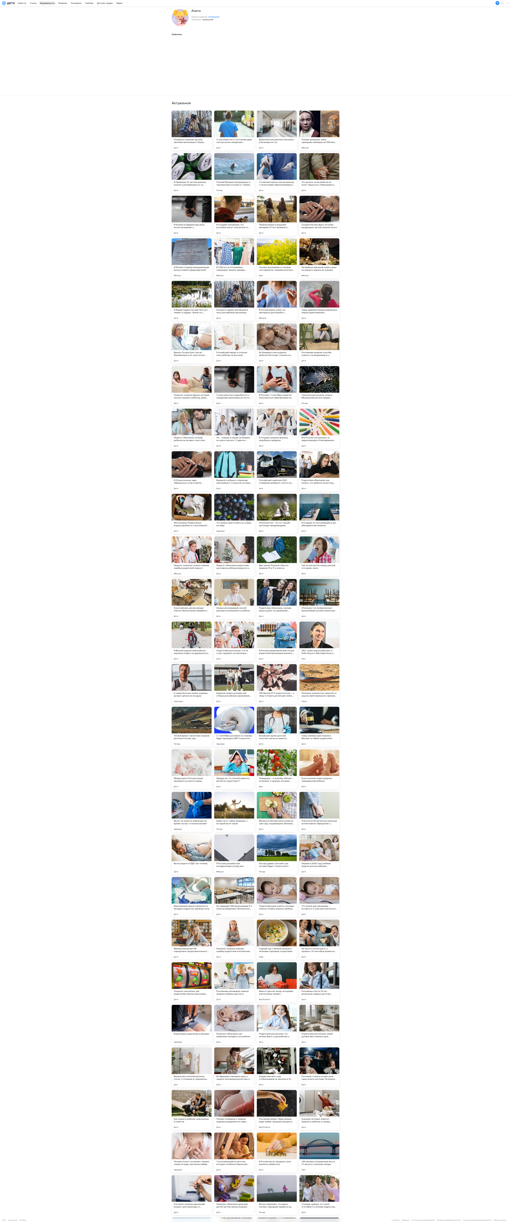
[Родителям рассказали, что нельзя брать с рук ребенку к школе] (277, 1025)
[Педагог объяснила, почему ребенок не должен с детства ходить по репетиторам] (192, 429)
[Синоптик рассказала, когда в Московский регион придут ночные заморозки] (319, 386)
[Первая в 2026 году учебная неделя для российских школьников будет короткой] (319, 854)
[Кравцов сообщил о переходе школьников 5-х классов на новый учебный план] (234, 471)
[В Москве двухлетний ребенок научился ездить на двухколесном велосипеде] (192, 642)
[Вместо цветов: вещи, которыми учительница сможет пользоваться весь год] (277, 982)
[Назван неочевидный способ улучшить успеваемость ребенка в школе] (234, 599)
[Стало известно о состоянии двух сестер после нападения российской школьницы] (234, 131)
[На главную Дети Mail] (10, 3)
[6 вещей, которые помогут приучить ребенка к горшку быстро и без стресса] (319, 1110)
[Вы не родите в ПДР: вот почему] (192, 854)
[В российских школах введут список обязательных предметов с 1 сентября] (192, 599)
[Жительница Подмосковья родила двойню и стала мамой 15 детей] (192, 514)
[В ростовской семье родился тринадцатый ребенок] (319, 769)
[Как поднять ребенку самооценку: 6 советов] (192, 1110)
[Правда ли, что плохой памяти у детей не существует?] (234, 769)
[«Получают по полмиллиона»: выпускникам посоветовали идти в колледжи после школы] (319, 599)
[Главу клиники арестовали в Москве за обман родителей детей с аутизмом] (319, 727)
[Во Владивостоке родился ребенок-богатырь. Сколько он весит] (277, 343)
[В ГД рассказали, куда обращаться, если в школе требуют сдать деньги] (192, 471)
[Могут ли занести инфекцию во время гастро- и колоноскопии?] (192, 812)
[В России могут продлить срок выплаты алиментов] (277, 1152)
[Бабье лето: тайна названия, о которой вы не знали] (234, 812)
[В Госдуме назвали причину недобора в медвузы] (277, 429)
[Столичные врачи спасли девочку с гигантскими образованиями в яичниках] (277, 173)
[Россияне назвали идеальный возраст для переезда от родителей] (192, 1195)
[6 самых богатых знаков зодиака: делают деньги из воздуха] (192, 684)
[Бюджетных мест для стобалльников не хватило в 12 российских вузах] (277, 1067)
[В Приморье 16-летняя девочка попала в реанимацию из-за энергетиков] (192, 173)
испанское (213, 16)
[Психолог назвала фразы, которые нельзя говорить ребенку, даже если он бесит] (192, 386)
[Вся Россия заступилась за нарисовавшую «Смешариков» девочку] (319, 429)
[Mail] (4, 3)
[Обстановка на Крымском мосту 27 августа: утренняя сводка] (319, 1152)
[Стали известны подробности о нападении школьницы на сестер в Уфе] (234, 386)
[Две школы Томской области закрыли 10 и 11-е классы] (277, 556)
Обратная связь (500, 1220)
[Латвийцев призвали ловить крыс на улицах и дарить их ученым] (319, 258)
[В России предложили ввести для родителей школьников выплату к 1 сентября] (277, 642)
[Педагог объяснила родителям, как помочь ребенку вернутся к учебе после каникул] (234, 556)
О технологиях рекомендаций (422, 1220)
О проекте (395, 1220)
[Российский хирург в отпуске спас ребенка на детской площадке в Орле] (234, 343)
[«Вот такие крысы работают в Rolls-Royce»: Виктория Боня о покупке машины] (319, 642)
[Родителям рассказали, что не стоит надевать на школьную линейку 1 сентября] (234, 642)
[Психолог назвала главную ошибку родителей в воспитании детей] (234, 940)
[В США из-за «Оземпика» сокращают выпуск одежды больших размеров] (234, 258)
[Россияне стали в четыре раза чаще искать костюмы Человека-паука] (319, 1067)
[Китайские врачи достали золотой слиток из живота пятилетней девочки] (277, 727)
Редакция (405, 1220)
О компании (12, 1220)
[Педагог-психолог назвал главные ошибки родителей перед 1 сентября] (192, 556)
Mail (4, 1220)
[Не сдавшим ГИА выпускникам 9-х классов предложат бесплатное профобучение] (234, 897)
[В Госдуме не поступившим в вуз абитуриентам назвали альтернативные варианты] (319, 514)
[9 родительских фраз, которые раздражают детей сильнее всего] (319, 216)
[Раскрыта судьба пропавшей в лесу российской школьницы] (234, 301)
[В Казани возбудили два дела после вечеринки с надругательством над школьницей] (192, 216)
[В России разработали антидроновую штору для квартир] (234, 854)
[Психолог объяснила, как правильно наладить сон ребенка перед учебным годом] (234, 1025)
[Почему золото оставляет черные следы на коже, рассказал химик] (192, 1152)
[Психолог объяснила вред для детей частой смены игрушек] (234, 1195)
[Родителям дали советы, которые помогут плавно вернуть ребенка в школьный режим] (277, 897)
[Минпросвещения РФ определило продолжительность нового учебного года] (192, 940)
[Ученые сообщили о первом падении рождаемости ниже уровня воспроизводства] (234, 1110)
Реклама (22, 1220)
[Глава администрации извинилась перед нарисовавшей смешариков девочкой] (319, 301)
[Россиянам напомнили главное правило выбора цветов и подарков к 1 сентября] (234, 982)
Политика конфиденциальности (449, 1220)
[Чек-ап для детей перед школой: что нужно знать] (319, 556)
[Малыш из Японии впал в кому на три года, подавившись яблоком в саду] (277, 812)
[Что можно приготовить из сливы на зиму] (234, 514)
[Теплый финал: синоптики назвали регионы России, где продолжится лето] (192, 727)
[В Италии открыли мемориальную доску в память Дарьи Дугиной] (192, 258)
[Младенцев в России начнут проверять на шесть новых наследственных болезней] (192, 769)
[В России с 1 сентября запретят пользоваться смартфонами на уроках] (277, 386)
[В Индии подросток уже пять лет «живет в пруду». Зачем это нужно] (192, 301)
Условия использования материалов (477, 1220)
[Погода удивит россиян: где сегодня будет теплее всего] (277, 854)
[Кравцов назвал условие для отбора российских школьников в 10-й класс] (234, 684)
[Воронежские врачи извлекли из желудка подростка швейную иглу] (192, 897)
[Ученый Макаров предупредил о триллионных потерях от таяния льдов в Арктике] (234, 173)
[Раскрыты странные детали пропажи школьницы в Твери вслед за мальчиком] (192, 131)
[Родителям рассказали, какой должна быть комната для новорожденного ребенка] (319, 1025)
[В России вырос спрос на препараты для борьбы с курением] (277, 301)
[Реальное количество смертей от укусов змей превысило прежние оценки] (319, 684)
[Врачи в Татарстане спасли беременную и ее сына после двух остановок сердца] (192, 343)
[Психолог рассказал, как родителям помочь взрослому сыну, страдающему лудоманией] (192, 982)
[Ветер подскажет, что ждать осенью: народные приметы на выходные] (277, 1195)
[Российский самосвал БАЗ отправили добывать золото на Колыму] (277, 471)
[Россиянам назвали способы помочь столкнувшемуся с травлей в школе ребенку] (319, 343)
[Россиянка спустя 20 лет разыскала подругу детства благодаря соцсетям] (319, 982)
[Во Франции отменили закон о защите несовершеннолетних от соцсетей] (234, 1067)
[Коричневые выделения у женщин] (192, 1025)
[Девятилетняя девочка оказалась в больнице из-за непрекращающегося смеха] (277, 131)
